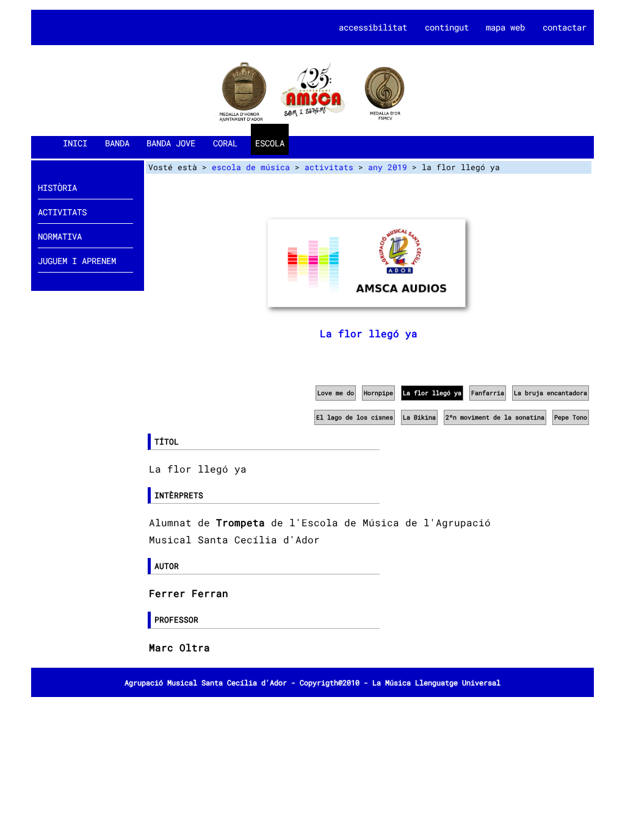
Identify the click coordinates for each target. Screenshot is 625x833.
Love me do (335, 393)
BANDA (117, 143)
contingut (447, 27)
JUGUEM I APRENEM (77, 260)
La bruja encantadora (550, 393)
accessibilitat (373, 27)
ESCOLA (269, 143)
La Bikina (419, 417)
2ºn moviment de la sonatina (495, 417)
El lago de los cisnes (354, 417)
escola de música (251, 167)
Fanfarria (487, 393)
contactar (565, 27)
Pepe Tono (570, 417)
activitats (329, 167)
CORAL (225, 143)
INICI (75, 143)
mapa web (505, 27)
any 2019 (387, 167)
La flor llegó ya (368, 333)
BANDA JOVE (170, 143)
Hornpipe (378, 393)
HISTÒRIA (57, 187)
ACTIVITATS (62, 212)
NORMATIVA (60, 236)
